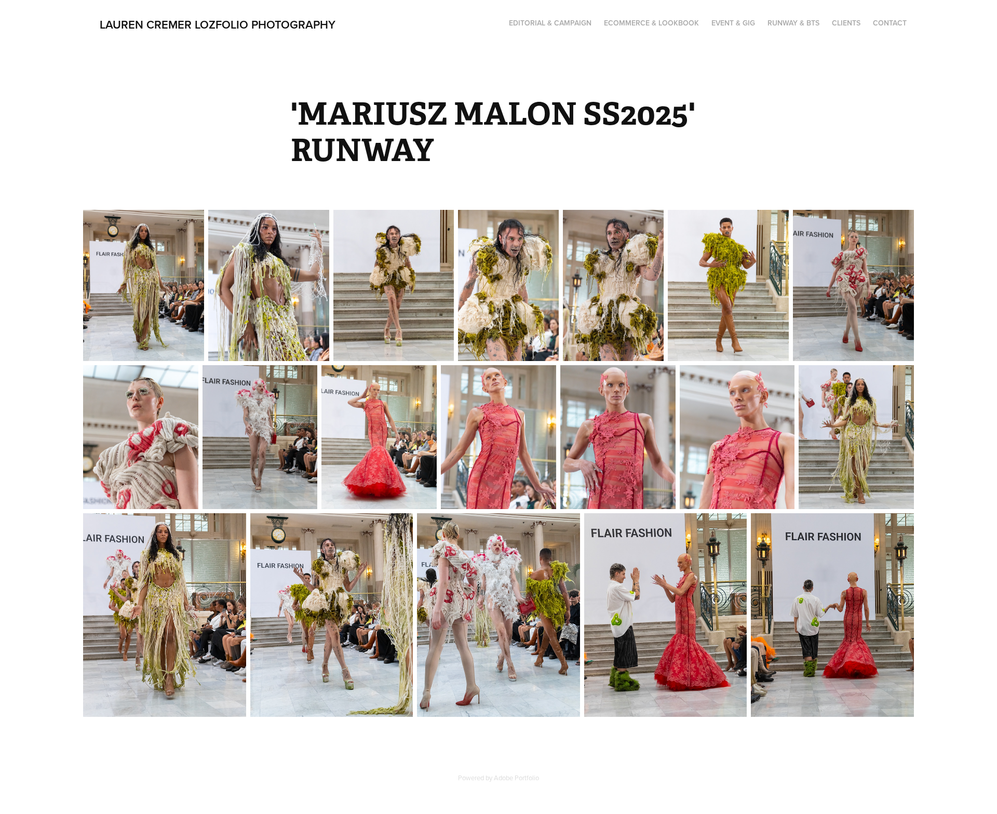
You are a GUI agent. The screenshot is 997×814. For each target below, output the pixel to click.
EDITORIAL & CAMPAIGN (550, 23)
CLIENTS (846, 23)
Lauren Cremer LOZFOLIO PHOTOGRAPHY (217, 24)
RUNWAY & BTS (793, 23)
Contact (890, 23)
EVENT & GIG (733, 23)
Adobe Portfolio (516, 777)
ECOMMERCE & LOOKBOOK (651, 23)
